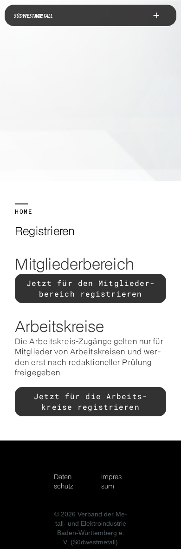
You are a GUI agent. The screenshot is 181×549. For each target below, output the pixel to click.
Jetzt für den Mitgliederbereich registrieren (90, 288)
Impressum (113, 481)
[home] (33, 15)
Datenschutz (64, 481)
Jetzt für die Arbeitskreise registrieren (90, 401)
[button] (156, 15)
